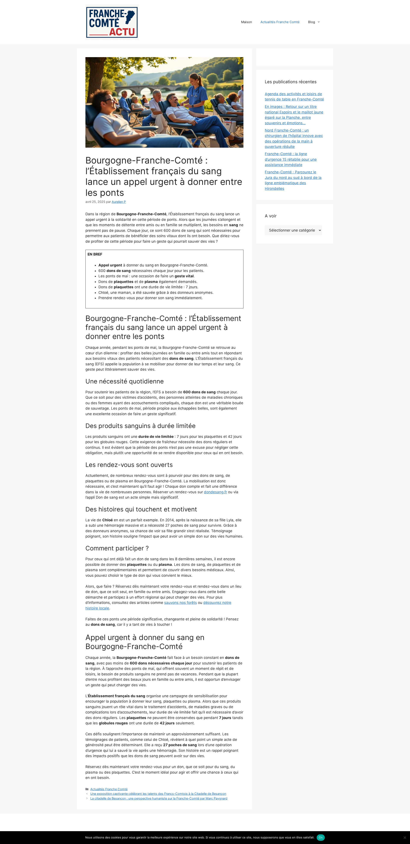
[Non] (405, 837)
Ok (321, 837)
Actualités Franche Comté (280, 22)
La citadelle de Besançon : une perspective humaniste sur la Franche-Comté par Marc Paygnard (158, 798)
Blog (311, 22)
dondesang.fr (215, 492)
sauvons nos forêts (180, 602)
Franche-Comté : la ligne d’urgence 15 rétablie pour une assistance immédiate (291, 159)
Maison (246, 22)
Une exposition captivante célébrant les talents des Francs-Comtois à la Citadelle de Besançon (158, 793)
